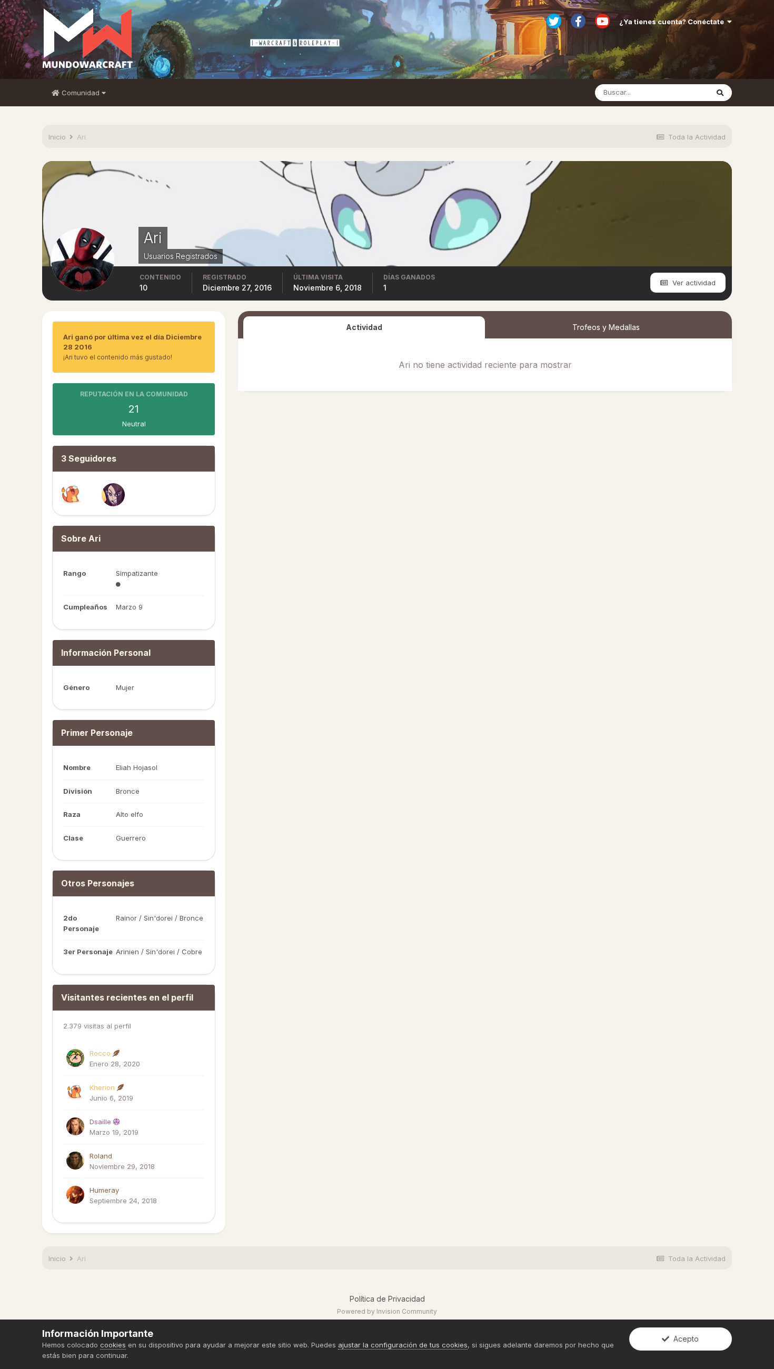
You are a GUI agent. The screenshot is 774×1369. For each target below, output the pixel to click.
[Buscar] (720, 92)
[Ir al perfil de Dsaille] (75, 1126)
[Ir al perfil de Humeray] (75, 1195)
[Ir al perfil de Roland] (75, 1161)
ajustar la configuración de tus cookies (403, 1345)
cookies (113, 1345)
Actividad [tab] (364, 327)
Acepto (684, 1338)
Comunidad (80, 92)
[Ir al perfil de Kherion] (71, 494)
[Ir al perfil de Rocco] (75, 1058)
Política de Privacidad (387, 1298)
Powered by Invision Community (387, 1311)
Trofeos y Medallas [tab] (606, 327)
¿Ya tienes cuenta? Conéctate (673, 21)
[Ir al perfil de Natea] (113, 494)
